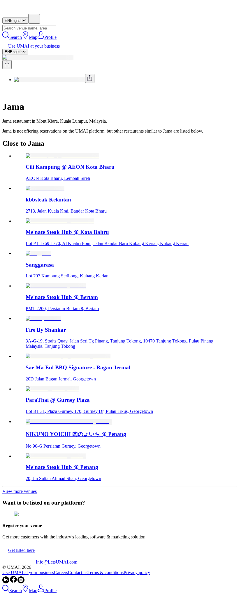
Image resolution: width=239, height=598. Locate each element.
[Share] (7, 64)
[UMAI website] (19, 561)
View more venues (19, 491)
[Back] (4, 92)
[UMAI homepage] (19, 11)
